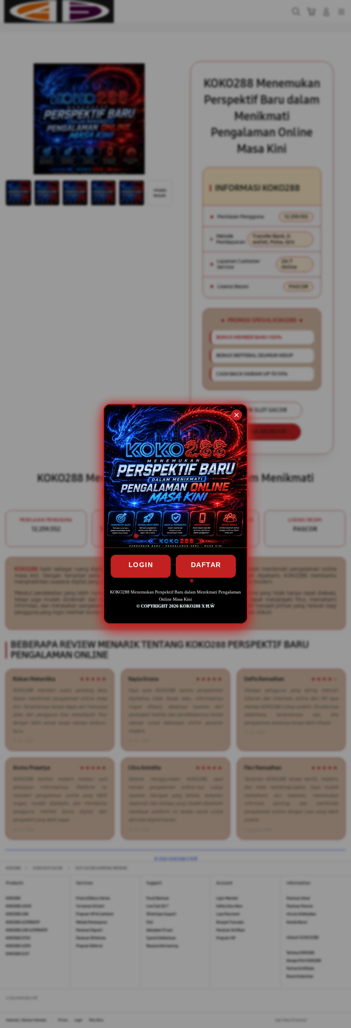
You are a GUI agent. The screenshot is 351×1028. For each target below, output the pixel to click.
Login (141, 564)
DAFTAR (206, 564)
